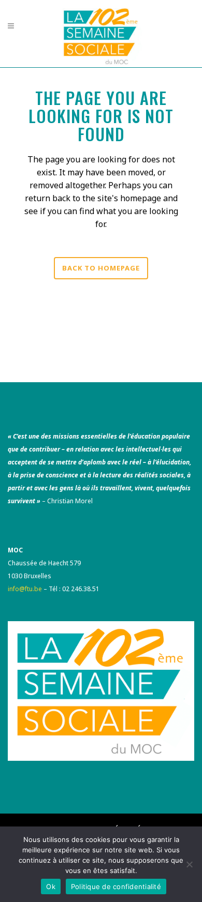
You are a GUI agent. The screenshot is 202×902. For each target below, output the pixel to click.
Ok (50, 886)
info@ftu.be (25, 588)
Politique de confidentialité (116, 886)
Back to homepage (101, 268)
